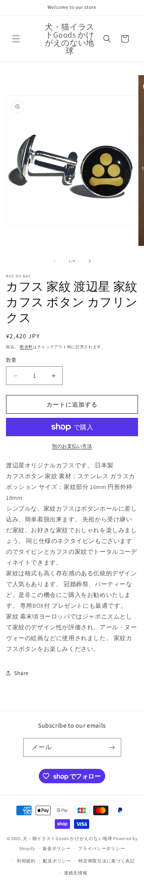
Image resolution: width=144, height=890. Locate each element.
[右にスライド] (89, 261)
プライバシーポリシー (101, 848)
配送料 (26, 346)
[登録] (112, 747)
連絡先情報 (76, 873)
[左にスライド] (54, 261)
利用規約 (26, 861)
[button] (16, 39)
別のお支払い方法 (72, 446)
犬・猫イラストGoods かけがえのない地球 (67, 838)
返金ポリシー (56, 848)
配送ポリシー (57, 861)
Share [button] (21, 672)
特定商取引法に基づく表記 (106, 861)
